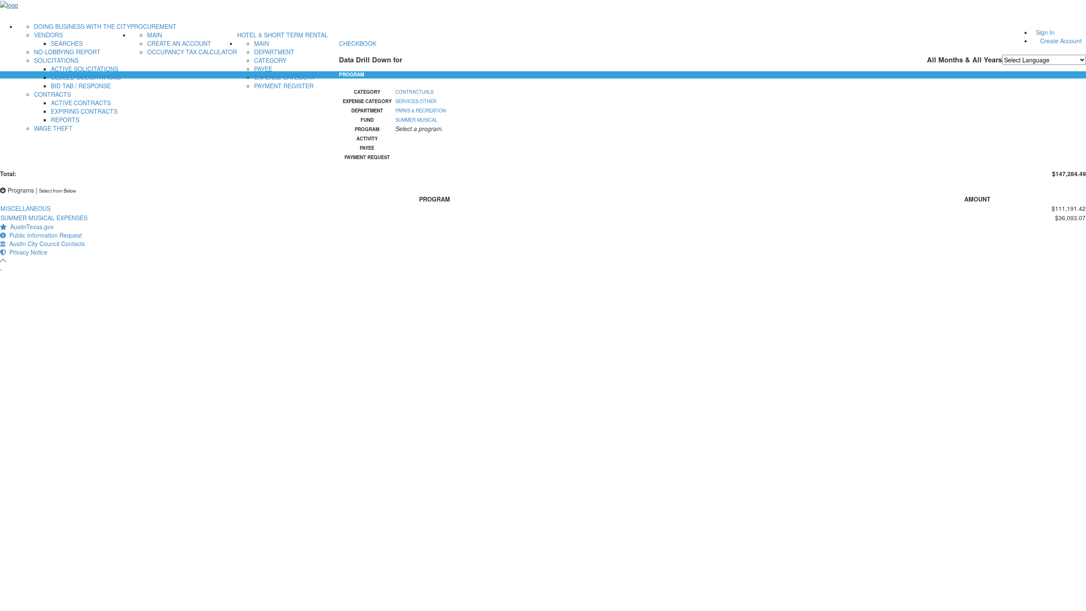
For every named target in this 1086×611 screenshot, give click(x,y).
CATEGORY (270, 60)
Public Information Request (44, 235)
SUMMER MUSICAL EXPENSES (43, 217)
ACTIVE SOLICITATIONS (84, 68)
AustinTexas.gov (30, 226)
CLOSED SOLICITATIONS (86, 77)
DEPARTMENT (274, 52)
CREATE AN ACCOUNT (179, 43)
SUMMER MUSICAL (416, 119)
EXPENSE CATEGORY (284, 77)
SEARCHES (67, 43)
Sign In (1045, 32)
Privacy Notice (27, 252)
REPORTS (65, 119)
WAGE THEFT (53, 128)
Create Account (1061, 40)
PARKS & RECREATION (420, 110)
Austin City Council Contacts (45, 243)
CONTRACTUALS (414, 91)
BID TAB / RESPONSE (81, 85)
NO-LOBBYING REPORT (67, 52)
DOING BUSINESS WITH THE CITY (82, 26)
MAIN (154, 35)
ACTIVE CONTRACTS (81, 102)
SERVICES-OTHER (416, 101)
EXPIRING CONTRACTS (84, 111)
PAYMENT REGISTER (283, 85)
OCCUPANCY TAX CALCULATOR (192, 52)
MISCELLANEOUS (25, 208)
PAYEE (263, 68)
